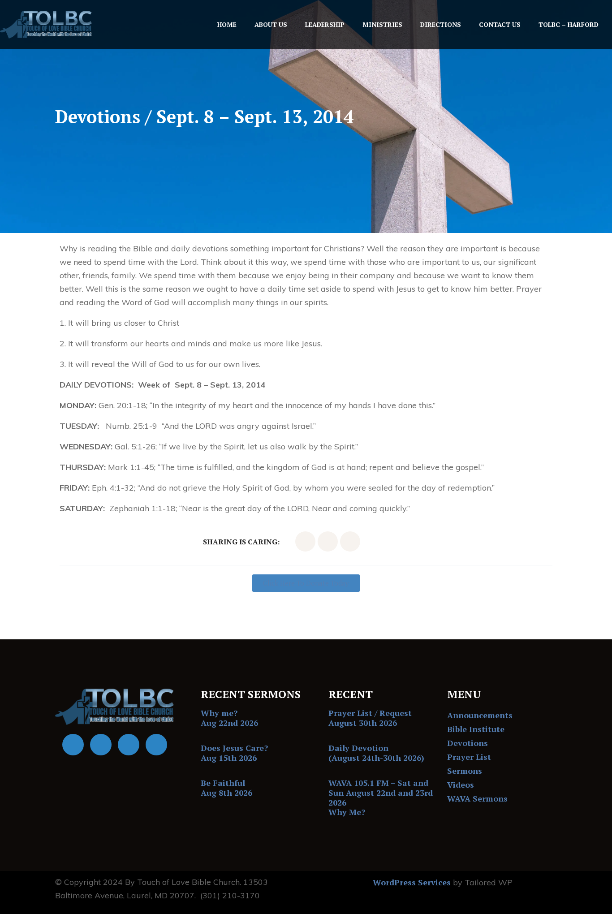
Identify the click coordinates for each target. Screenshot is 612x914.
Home (227, 24)
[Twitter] (328, 541)
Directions (440, 24)
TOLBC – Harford (569, 24)
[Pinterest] (350, 541)
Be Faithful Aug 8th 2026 (226, 787)
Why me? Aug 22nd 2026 (229, 717)
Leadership (325, 24)
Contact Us (500, 24)
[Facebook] (73, 744)
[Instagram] (156, 744)
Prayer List (469, 756)
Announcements (480, 715)
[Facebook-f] (305, 541)
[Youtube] (101, 744)
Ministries (382, 24)
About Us (270, 24)
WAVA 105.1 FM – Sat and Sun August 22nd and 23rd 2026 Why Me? (380, 797)
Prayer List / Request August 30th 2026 (370, 717)
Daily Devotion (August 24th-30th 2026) (376, 752)
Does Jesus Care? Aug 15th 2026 (234, 752)
